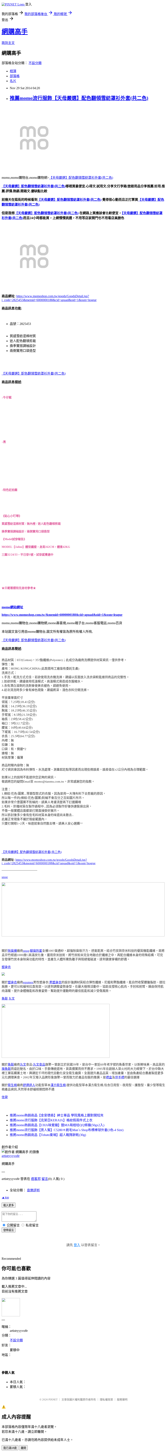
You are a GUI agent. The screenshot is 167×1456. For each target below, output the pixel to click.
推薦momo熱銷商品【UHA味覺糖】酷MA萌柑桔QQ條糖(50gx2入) (57, 1125)
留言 (45, 1179)
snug (5, 877)
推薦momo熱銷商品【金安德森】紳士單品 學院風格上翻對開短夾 (56, 1115)
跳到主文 (8, 43)
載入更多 (8, 1205)
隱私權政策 (106, 1399)
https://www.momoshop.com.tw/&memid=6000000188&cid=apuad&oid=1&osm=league (62, 614)
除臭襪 (12, 950)
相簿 (13, 71)
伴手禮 (119, 1077)
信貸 (5, 1097)
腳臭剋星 (36, 950)
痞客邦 (36, 1179)
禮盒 (109, 1077)
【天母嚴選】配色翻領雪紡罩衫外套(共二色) (81, 177)
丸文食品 (39, 1064)
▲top (5, 1197)
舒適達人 (29, 1085)
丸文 (12, 998)
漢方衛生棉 (58, 1085)
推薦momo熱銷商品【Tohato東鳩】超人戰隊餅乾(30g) (48, 1135)
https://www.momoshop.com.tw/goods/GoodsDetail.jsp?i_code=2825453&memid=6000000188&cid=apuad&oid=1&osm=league (49, 861)
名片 (13, 81)
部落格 (15, 76)
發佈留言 (8, 1230)
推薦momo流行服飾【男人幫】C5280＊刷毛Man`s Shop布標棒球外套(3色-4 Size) (66, 1130)
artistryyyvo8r (11, 1156)
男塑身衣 (55, 982)
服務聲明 (122, 1399)
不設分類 (35, 63)
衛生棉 (12, 1085)
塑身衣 (6, 967)
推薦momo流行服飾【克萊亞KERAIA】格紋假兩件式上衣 (51, 1120)
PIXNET (53, 1399)
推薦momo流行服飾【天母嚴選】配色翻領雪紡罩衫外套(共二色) (79, 98)
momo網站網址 (12, 607)
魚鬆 (5, 998)
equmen (28, 982)
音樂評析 (33, 1190)
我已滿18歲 (10, 1447)
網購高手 (15, 31)
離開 (23, 1447)
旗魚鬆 (6, 1068)
